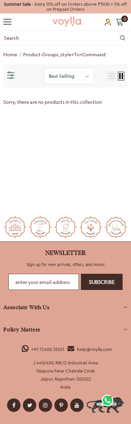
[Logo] (67, 22)
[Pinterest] (61, 405)
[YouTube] (77, 405)
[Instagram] (45, 405)
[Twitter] (29, 405)
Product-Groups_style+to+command (64, 54)
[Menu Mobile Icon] (7, 22)
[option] (65, 6)
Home (10, 54)
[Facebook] (13, 405)
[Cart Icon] (120, 22)
